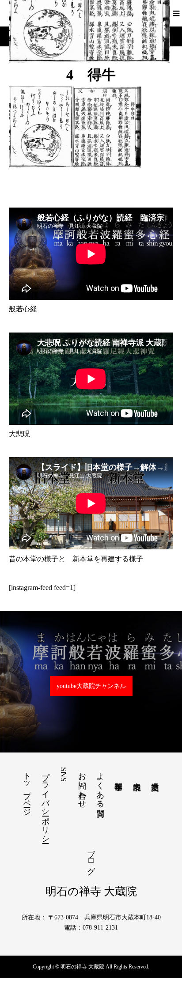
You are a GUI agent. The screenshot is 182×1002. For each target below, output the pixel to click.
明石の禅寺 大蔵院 (91, 891)
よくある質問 (100, 785)
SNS (63, 774)
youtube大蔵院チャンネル (91, 686)
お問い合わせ (82, 785)
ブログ (91, 857)
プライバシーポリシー (45, 803)
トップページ (27, 789)
